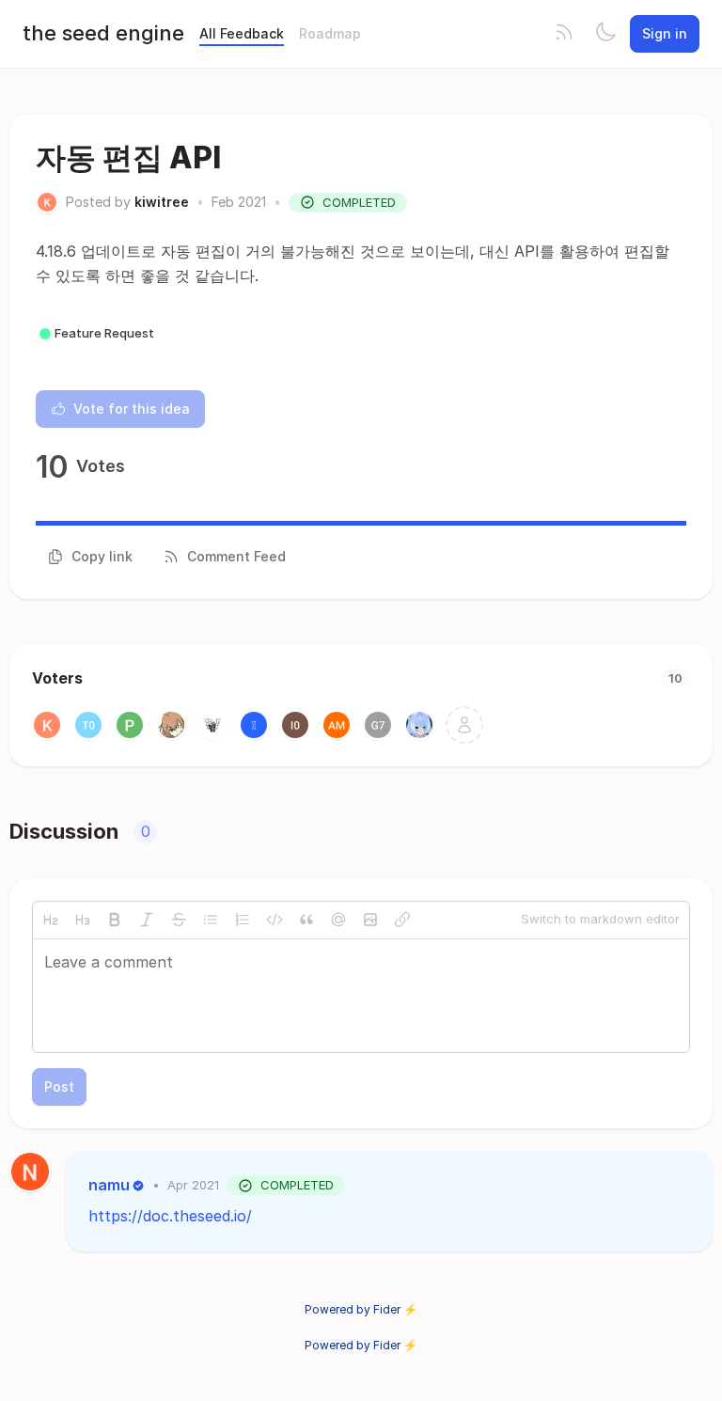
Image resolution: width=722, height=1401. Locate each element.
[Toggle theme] (605, 34)
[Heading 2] (51, 919)
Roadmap (330, 33)
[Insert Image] (370, 919)
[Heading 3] (83, 919)
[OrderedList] (242, 919)
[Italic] (147, 919)
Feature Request (104, 332)
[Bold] (115, 919)
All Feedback (241, 33)
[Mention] (338, 919)
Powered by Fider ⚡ (361, 1309)
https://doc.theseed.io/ (170, 1215)
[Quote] (306, 919)
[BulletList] (210, 919)
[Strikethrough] (179, 919)
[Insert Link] (402, 919)
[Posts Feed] (564, 34)
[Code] (274, 919)
